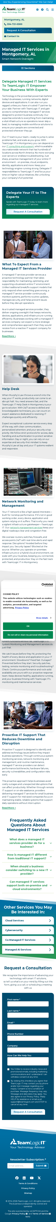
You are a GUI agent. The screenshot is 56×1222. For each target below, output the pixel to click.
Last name (13, 1011)
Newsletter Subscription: (27, 1159)
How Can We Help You (19, 1055)
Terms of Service (40, 1214)
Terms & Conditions (28, 1183)
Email (10, 1022)
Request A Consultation (21, 30)
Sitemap (28, 1193)
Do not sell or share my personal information (28, 635)
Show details (42, 618)
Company (12, 1046)
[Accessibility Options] (42, 10)
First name (13, 999)
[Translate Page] (37, 10)
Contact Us (13, 36)
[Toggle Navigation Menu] (52, 10)
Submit (39, 1165)
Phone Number (15, 1034)
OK (28, 626)
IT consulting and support (20, 146)
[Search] (47, 10)
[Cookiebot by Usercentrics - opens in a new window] (41, 585)
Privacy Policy (28, 1188)
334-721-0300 (14, 24)
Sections (29, 68)
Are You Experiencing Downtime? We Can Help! (28, 2)
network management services (26, 527)
